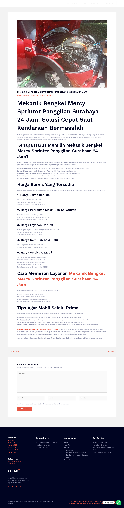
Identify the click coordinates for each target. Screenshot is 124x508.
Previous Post (13, 351)
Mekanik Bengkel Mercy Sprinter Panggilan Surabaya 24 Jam (61, 279)
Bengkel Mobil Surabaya (37, 95)
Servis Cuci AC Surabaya (100, 445)
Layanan (83, 3)
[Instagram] (20, 486)
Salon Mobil (11, 464)
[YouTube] (16, 486)
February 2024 (12, 445)
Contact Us (94, 3)
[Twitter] (12, 486)
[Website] (93, 398)
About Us (75, 3)
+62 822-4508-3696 (42, 448)
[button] (118, 502)
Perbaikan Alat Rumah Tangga (102, 452)
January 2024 (12, 447)
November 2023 (13, 450)
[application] (87, 3)
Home (67, 3)
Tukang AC (69, 450)
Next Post (112, 351)
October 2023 (12, 452)
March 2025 (11, 443)
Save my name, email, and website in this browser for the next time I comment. (44, 404)
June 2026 (11, 440)
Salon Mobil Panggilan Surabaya (76, 452)
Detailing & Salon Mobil (100, 443)
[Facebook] (8, 486)
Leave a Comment (23, 95)
